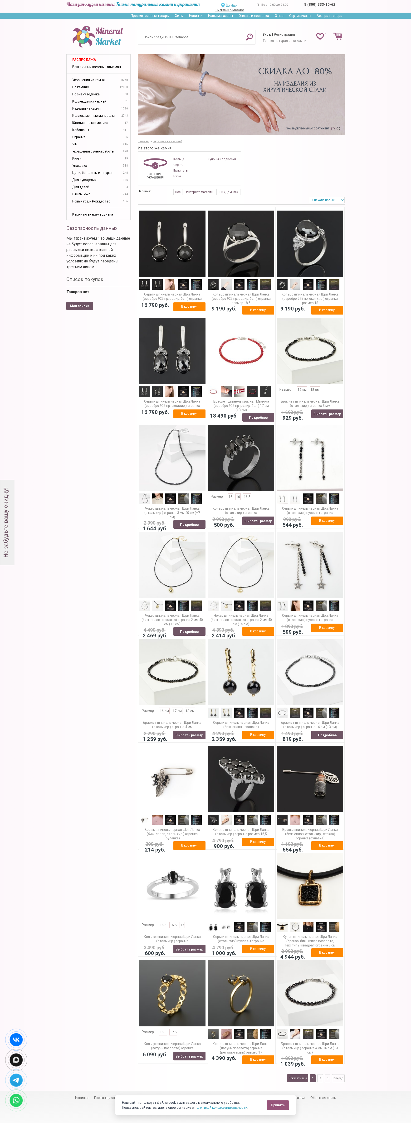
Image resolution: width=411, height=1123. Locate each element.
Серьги (178, 165)
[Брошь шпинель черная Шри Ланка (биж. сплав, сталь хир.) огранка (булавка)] (172, 779)
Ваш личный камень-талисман (96, 67)
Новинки (195, 16)
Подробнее (258, 417)
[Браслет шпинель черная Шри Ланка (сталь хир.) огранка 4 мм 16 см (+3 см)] (310, 993)
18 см (314, 390)
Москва (231, 4)
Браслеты (180, 170)
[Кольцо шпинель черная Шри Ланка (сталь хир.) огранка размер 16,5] (241, 779)
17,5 (173, 1032)
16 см (164, 711)
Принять (278, 1105)
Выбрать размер (327, 414)
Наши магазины (220, 16)
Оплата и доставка (254, 16)
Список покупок (84, 279)
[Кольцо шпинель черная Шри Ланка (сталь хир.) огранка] (241, 458)
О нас (279, 16)
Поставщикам (105, 1098)
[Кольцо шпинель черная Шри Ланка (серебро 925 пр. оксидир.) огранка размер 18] (310, 244)
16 (230, 497)
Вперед (338, 1078)
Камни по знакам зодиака (92, 214)
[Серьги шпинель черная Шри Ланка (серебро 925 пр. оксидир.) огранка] (172, 351)
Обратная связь (323, 1098)
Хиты (179, 16)
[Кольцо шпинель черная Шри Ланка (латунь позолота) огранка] (172, 993)
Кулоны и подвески (222, 159)
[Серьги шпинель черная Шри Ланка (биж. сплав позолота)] (241, 672)
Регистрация (284, 34)
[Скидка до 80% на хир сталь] (241, 94)
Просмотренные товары (150, 16)
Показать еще (298, 1078)
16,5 (247, 497)
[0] (320, 36)
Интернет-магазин (199, 192)
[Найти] (249, 36)
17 (182, 925)
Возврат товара (329, 16)
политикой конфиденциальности (221, 1107)
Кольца (178, 159)
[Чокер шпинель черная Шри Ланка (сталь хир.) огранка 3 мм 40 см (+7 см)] (172, 458)
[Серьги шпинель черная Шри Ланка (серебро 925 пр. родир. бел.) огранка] (172, 244)
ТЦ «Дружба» (228, 192)
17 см (302, 390)
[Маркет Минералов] (98, 35)
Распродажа (84, 60)
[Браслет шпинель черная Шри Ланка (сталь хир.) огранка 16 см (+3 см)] (310, 672)
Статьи (299, 1098)
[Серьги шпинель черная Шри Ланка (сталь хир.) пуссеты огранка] (310, 458)
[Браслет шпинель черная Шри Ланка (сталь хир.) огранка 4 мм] (172, 672)
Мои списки (79, 306)
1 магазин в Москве (229, 10)
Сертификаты (300, 16)
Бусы (177, 176)
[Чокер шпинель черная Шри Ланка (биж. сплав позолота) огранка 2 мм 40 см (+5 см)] (172, 565)
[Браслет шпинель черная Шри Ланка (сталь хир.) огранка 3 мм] (310, 351)
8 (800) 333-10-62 (319, 4)
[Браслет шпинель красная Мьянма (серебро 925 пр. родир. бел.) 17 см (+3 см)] (241, 351)
